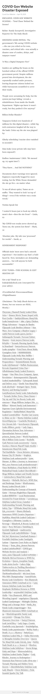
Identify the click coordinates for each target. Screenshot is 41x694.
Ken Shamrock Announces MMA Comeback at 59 (20, 611)
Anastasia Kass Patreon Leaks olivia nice (19, 660)
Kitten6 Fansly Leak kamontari (23, 405)
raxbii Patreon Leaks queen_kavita (17, 334)
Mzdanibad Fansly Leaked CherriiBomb (19, 471)
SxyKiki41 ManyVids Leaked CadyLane (18, 517)
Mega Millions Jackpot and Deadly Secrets (20, 474)
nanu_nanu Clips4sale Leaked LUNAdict (19, 555)
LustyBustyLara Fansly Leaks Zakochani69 (20, 393)
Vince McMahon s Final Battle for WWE (19, 467)
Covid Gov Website (8, 14)
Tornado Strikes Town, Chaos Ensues (19, 396)
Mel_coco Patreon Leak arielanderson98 (19, 464)
